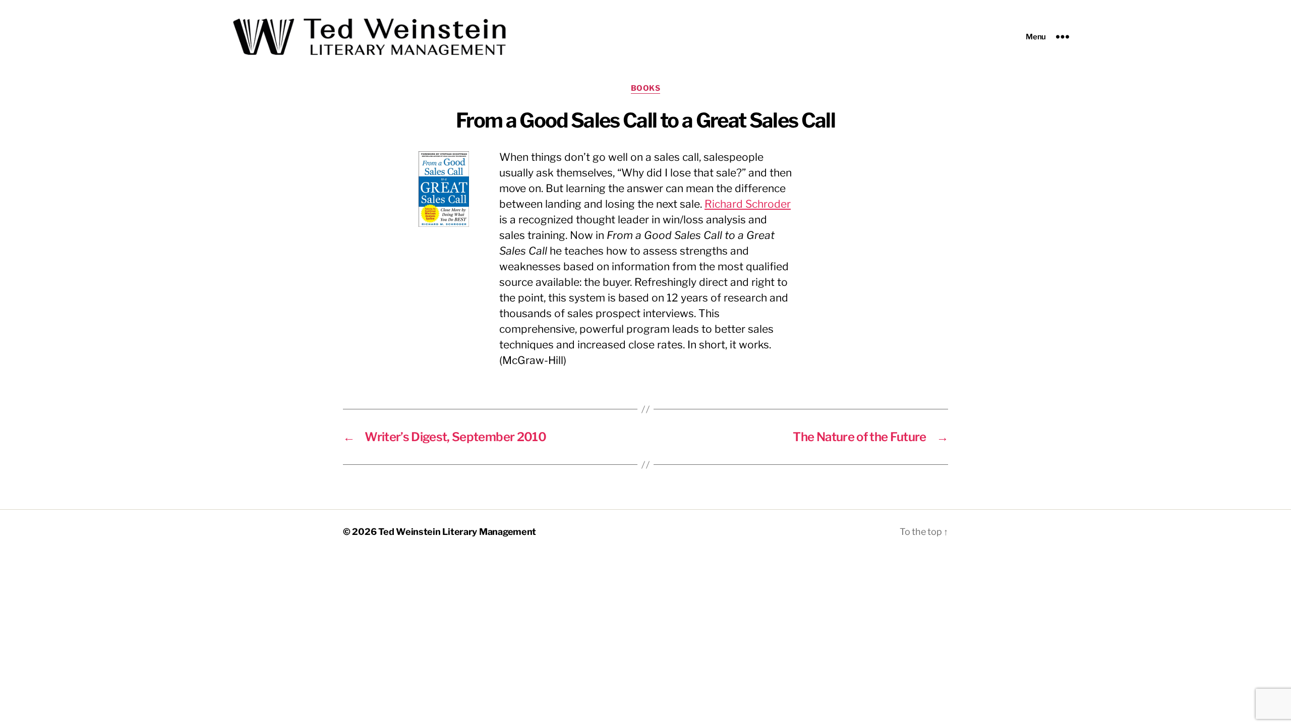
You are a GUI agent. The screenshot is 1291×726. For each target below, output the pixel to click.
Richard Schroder (748, 204)
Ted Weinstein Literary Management (457, 531)
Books (646, 88)
